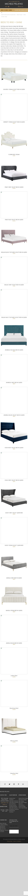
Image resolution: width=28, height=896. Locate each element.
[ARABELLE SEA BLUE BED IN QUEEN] (14, 335)
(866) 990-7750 (4, 802)
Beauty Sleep (19, 14)
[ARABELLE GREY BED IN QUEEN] (14, 367)
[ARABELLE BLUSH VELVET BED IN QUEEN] (14, 400)
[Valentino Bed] (14, 758)
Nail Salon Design (23, 799)
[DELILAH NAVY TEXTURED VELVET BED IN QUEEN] (14, 302)
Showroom (2, 827)
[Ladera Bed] (14, 660)
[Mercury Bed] (14, 726)
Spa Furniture (12, 803)
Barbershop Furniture (12, 811)
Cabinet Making (3, 824)
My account (3, 828)
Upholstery (2, 826)
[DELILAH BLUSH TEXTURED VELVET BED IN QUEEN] (14, 237)
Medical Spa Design (23, 798)
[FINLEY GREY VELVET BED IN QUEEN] (14, 172)
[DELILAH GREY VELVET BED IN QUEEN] (14, 270)
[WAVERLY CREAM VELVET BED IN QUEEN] (14, 74)
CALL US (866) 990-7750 (14, 1)
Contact (2, 831)
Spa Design (21, 801)
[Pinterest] (18, 784)
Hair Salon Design (23, 802)
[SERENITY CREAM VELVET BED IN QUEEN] (14, 107)
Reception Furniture (14, 809)
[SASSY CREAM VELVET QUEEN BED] (14, 530)
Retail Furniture (12, 805)
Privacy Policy (9, 841)
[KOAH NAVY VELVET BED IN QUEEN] (14, 432)
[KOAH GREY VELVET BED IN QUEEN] (14, 465)
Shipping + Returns (4, 830)
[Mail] (23, 784)
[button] (6, 6)
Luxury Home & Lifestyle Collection (8, 14)
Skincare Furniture (13, 808)
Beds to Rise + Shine (6, 10)
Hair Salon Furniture (13, 802)
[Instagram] (14, 784)
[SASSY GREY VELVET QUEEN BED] (14, 498)
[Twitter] (9, 784)
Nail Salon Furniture (13, 801)
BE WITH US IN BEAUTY (14, 831)
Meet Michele (3, 823)
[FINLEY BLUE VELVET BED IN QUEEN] (14, 204)
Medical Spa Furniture (12, 799)
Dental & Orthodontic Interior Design (22, 805)
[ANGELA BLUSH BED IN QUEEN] (14, 628)
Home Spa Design (23, 807)
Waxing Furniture (13, 806)
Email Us (5, 804)
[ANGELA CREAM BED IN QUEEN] (14, 595)
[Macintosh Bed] (14, 693)
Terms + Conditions (17, 841)
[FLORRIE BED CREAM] (14, 139)
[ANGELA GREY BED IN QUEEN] (14, 563)
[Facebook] (5, 784)
